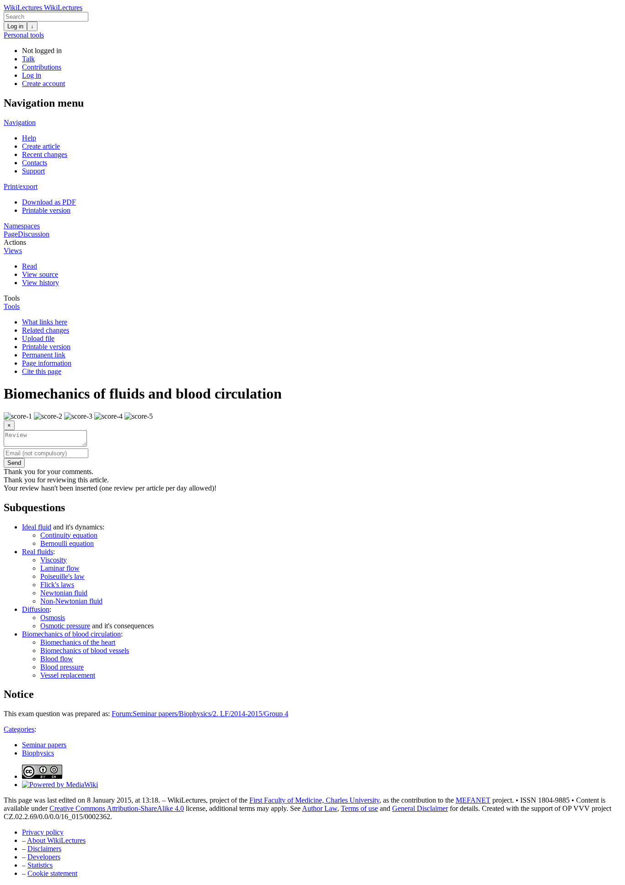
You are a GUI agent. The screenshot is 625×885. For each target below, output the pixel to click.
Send (14, 462)
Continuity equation (68, 535)
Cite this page (41, 371)
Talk (28, 59)
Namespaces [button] (22, 226)
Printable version (46, 210)
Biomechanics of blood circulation (71, 634)
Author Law (319, 808)
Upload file (38, 338)
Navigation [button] (20, 122)
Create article (41, 146)
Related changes (45, 330)
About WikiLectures (56, 840)
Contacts (34, 163)
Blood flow (56, 659)
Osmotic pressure (65, 626)
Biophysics (38, 753)
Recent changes (44, 154)
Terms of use (359, 808)
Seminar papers (44, 745)
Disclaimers (44, 849)
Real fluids (37, 552)
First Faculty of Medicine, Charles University (314, 800)
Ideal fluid (36, 527)
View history (40, 282)
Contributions (41, 67)
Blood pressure (62, 667)
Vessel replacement (67, 675)
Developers (43, 857)
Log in (15, 26)
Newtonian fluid (63, 593)
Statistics (40, 865)
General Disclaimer (420, 808)
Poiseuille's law (62, 576)
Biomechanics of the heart (77, 642)
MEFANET (473, 800)
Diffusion (35, 609)
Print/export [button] (21, 186)
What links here (44, 322)
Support (33, 171)
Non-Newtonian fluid (71, 601)
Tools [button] (12, 298)
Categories (19, 729)
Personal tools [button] (24, 35)
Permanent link (43, 355)
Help (29, 138)
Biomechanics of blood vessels (84, 650)
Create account (43, 83)
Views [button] (13, 250)
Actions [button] (15, 242)
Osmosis (52, 617)
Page (11, 234)
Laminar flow (60, 568)
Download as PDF (49, 202)
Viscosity (53, 560)
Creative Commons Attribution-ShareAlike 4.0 (116, 808)
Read (29, 266)
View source (40, 274)
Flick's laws (57, 584)
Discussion (33, 234)
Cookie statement (52, 873)
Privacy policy (43, 832)
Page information (46, 363)
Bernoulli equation (67, 543)
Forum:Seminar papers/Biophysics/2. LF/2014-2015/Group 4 (200, 714)
